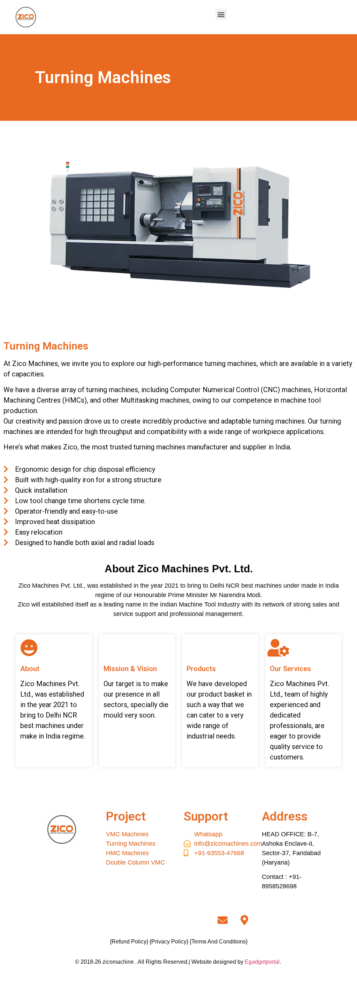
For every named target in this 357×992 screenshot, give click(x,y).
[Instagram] (134, 920)
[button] (221, 14)
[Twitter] (156, 920)
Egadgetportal (262, 962)
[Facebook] (112, 920)
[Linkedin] (178, 920)
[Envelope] (222, 920)
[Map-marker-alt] (244, 920)
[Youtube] (200, 920)
